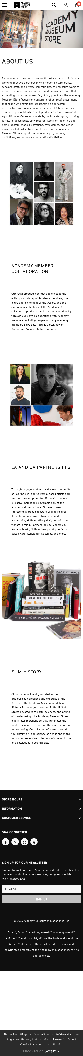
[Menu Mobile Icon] (4, 5)
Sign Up (42, 898)
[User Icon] (66, 5)
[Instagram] (24, 841)
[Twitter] (15, 841)
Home (33, 25)
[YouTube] (34, 841)
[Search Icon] (54, 5)
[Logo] (22, 5)
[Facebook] (5, 841)
